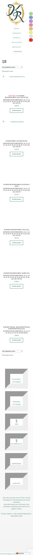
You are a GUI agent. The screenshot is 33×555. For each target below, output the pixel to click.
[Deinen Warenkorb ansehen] (16, 51)
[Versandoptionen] (31, 17)
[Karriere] (31, 36)
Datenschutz (16, 444)
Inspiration (16, 33)
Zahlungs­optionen (16, 380)
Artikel (16, 28)
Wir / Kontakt (17, 42)
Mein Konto (16, 47)
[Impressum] (31, 32)
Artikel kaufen (16, 110)
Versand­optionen (17, 403)
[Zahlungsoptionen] (31, 13)
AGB (16, 424)
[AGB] (31, 25)
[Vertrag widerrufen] (31, 40)
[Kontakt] (31, 21)
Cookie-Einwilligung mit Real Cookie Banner (12, 554)
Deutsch (21, 553)
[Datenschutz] (31, 28)
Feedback (16, 38)
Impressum (16, 464)
